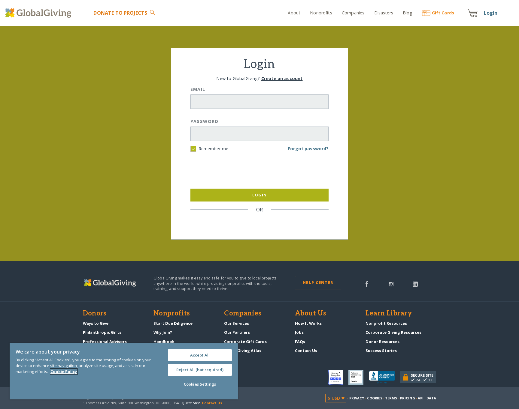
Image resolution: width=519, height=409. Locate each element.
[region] (124, 371)
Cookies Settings (200, 384)
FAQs (300, 341)
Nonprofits (321, 13)
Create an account (282, 78)
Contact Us (306, 350)
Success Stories (381, 350)
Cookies (374, 398)
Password (204, 121)
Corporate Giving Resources (393, 332)
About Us (310, 314)
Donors (94, 314)
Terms (391, 398)
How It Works (308, 323)
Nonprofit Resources (386, 323)
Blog (407, 13)
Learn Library (389, 314)
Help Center (318, 282)
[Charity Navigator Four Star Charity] (338, 377)
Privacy (356, 398)
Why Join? (162, 332)
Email (197, 89)
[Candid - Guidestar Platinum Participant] (358, 377)
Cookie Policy (63, 371)
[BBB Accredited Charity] (384, 377)
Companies (353, 13)
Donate (120, 13)
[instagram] (391, 283)
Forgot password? (308, 148)
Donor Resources (382, 341)
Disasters (383, 13)
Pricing (407, 398)
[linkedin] (415, 283)
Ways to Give (95, 323)
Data (431, 398)
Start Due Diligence (173, 323)
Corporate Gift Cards (245, 341)
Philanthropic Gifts (102, 332)
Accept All (200, 355)
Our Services (236, 323)
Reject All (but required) (199, 369)
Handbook (164, 341)
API (420, 398)
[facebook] (367, 283)
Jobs (299, 332)
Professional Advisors (105, 341)
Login (491, 13)
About (294, 13)
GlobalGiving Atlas (242, 350)
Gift (443, 13)
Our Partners (237, 332)
